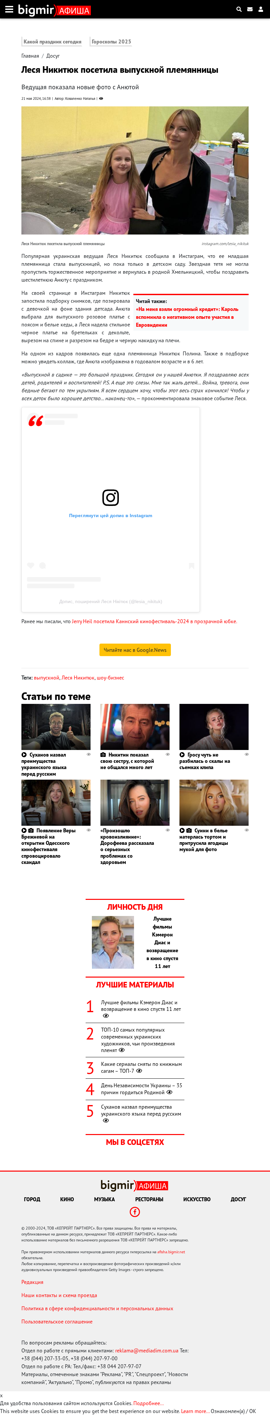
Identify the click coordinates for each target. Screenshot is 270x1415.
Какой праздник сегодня (52, 41)
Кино (67, 1199)
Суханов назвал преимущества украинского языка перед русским (44, 764)
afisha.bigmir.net (171, 1251)
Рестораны (149, 1199)
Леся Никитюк (78, 677)
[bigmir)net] (37, 9)
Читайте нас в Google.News (135, 650)
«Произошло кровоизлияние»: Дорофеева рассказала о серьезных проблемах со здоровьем (127, 846)
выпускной (46, 677)
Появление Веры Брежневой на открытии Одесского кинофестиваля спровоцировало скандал (48, 846)
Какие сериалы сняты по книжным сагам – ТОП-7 (141, 1067)
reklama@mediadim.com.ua (146, 1350)
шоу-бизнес (110, 677)
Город (32, 1199)
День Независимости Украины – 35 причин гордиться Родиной (141, 1089)
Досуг (53, 55)
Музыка (104, 1199)
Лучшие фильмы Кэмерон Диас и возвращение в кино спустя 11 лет (141, 1006)
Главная (30, 55)
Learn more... (195, 1411)
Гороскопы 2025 (111, 41)
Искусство (197, 1199)
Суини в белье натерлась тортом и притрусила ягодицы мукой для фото (203, 840)
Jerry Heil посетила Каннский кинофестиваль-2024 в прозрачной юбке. (154, 621)
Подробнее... (148, 1403)
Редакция (32, 1282)
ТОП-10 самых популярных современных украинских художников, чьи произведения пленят (138, 1039)
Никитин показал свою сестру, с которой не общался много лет (127, 760)
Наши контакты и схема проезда (59, 1295)
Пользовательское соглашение (57, 1321)
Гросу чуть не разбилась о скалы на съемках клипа (204, 760)
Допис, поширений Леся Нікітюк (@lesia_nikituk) (110, 601)
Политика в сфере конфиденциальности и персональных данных (97, 1308)
